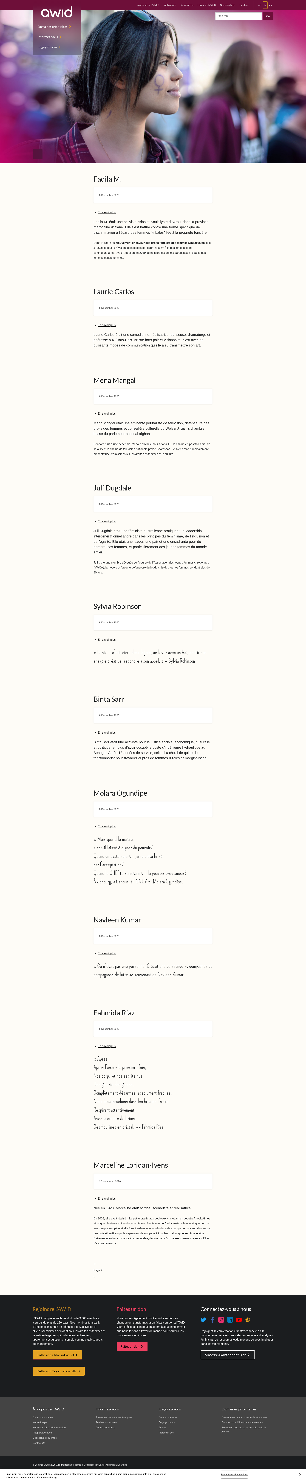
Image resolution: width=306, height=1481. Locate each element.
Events (162, 1427)
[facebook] (212, 1319)
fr (265, 5)
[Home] (56, 12)
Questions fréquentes (45, 1437)
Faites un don (130, 1346)
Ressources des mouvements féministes (244, 1417)
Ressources (187, 4)
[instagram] (221, 1319)
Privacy (100, 1465)
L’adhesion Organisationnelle (56, 1371)
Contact (244, 4)
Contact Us (39, 1442)
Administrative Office (116, 1465)
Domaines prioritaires (52, 27)
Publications (169, 4)
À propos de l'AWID (148, 4)
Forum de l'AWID (207, 4)
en (259, 5)
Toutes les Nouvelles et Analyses (114, 1417)
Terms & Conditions (85, 1465)
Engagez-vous (47, 47)
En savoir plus (107, 212)
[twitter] (203, 1319)
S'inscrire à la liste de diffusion (225, 1355)
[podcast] (248, 1319)
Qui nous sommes (43, 1417)
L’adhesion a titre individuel (55, 1355)
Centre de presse (105, 1427)
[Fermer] (300, 1474)
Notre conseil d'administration (49, 1427)
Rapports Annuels (42, 1432)
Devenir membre (168, 1417)
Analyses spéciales (106, 1422)
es (270, 5)
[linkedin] (230, 1319)
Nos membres (227, 4)
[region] (153, 1475)
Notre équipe (40, 1422)
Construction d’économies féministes (242, 1422)
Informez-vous (48, 37)
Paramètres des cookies (234, 1474)
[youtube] (239, 1319)
